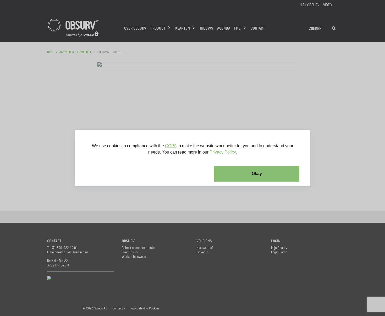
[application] (192, 158)
